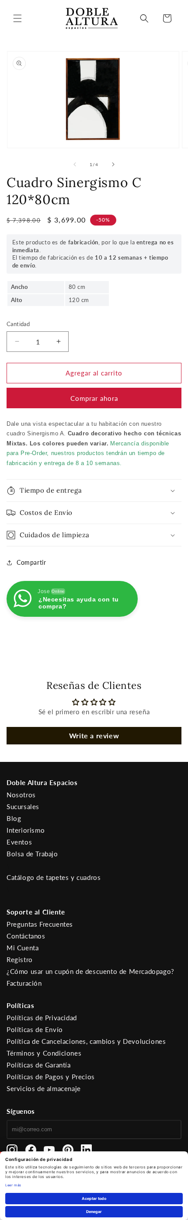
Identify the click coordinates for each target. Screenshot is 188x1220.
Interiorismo (26, 830)
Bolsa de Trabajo (32, 854)
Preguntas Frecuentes (40, 924)
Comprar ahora (94, 398)
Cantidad (18, 323)
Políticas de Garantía (39, 1065)
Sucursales (23, 806)
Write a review (94, 735)
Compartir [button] (31, 562)
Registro (20, 959)
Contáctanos (26, 936)
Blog (14, 818)
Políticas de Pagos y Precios (51, 1077)
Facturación (24, 983)
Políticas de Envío (35, 1029)
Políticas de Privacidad (42, 1018)
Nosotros (21, 795)
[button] (17, 18)
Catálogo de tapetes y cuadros (54, 877)
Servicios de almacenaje (44, 1088)
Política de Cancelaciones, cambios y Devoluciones (86, 1041)
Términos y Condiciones (44, 1053)
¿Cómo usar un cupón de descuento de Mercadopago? (90, 971)
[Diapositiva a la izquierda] (74, 164)
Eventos (19, 842)
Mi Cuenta (22, 948)
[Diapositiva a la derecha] (113, 164)
